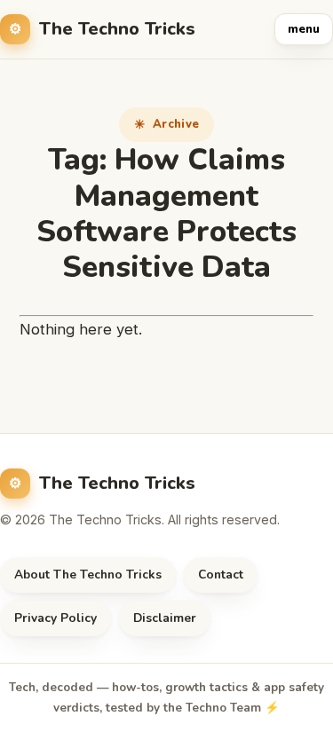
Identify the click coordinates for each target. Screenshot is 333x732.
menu (304, 29)
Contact (220, 574)
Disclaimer (164, 618)
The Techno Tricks (117, 29)
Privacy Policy (55, 618)
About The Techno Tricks (88, 574)
